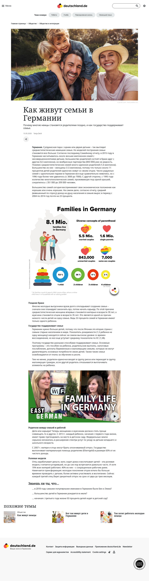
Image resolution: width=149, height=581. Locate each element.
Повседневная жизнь (83, 15)
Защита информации (64, 546)
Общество (33, 23)
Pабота (54, 15)
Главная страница (18, 23)
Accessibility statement (81, 552)
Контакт (49, 546)
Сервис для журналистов (57, 552)
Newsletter (127, 546)
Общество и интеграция (49, 23)
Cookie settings (99, 552)
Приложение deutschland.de (108, 546)
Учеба (66, 15)
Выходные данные (84, 546)
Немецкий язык (105, 15)
